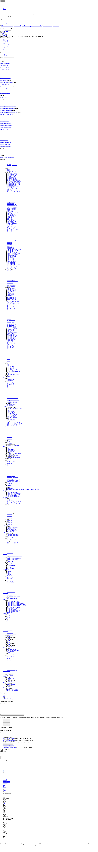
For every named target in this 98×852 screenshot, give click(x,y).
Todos (2, 57)
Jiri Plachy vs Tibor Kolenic (4, 140)
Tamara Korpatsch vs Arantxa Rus (9, 699)
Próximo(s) (5, 55)
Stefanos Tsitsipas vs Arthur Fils (8, 738)
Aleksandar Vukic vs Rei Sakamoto (5, 63)
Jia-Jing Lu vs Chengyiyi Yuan (4, 84)
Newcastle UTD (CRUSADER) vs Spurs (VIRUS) (7, 116)
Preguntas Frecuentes (6, 775)
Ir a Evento (27, 714)
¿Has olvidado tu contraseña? (16, 29)
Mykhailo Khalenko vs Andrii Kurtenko (5, 123)
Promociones (5, 45)
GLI (3, 786)
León (4, 803)
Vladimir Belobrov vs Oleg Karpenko (5, 127)
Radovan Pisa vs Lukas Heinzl (4, 121)
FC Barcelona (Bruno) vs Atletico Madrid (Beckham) (7, 108)
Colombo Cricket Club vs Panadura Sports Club (7, 157)
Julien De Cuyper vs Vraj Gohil (4, 69)
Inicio (4, 43)
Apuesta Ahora (3, 764)
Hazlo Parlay (3, 751)
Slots (3, 7)
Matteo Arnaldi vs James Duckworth (9, 747)
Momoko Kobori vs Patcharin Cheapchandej (6, 82)
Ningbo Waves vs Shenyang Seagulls (5, 93)
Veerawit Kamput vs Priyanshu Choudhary (6, 67)
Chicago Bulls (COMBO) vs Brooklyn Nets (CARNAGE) (8, 106)
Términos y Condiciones (7, 779)
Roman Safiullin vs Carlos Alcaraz (9, 740)
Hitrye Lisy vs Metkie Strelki (4, 97)
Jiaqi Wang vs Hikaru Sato (4, 80)
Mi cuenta (2, 33)
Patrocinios (5, 48)
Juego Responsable (6, 781)
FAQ (4, 20)
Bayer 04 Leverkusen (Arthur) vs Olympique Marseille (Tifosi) (9, 112)
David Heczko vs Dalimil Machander (5, 146)
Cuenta (2, 36)
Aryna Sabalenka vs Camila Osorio (9, 742)
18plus (4, 785)
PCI (3, 788)
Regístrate (6, 31)
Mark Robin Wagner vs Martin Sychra (5, 142)
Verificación (5, 47)
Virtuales (4, 9)
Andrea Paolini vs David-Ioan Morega (5, 78)
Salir (8, 37)
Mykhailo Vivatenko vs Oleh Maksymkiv (6, 125)
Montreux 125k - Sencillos (7, 698)
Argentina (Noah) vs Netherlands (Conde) (6, 110)
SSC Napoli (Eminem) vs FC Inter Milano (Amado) (7, 114)
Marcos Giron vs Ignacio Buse (8, 745)
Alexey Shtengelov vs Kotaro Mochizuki (6, 88)
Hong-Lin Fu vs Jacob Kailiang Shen (5, 86)
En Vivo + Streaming (6, 3)
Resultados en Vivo (6, 44)
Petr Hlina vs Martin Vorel (4, 131)
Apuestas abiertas (3, 35)
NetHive (4, 790)
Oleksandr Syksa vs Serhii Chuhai (5, 129)
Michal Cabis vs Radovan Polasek (5, 144)
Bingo (4, 8)
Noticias (4, 50)
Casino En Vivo (5, 6)
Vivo (4, 54)
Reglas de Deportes (6, 21)
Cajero (6, 37)
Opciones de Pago (6, 46)
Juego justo (5, 780)
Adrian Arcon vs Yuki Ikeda (4, 65)
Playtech (4, 787)
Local (4, 695)
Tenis (4, 696)
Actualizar (2, 37)
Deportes (4, 2)
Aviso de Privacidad (6, 778)
